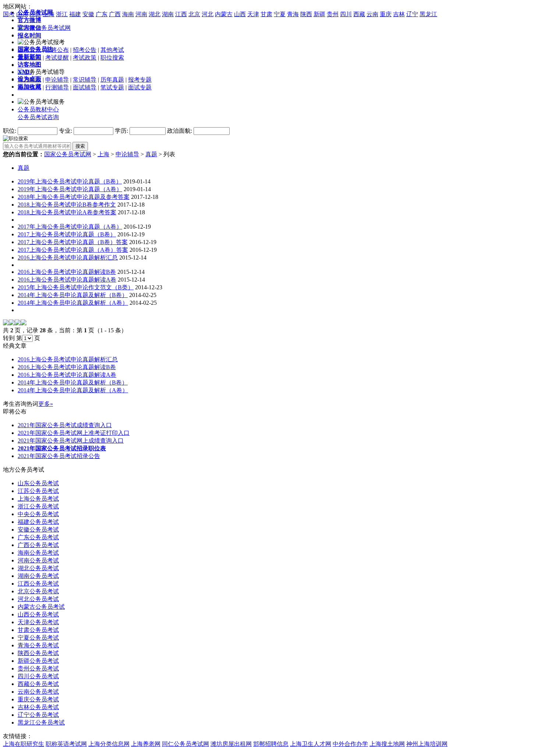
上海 (103, 154)
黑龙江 (428, 14)
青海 (293, 14)
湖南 (168, 14)
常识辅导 (84, 79)
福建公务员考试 (38, 522)
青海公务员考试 (38, 645)
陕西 (306, 14)
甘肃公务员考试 (38, 630)
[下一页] (18, 323)
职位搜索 (112, 57)
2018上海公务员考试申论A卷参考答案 (67, 212)
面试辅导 (84, 87)
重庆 (386, 14)
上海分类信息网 (109, 744)
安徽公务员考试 (38, 529)
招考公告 (84, 50)
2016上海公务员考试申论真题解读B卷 (67, 272)
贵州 (333, 14)
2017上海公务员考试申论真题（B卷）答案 (73, 242)
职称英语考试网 (66, 744)
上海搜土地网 (387, 744)
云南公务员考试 (38, 692)
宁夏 (280, 14)
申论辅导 (57, 79)
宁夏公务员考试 (38, 637)
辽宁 (412, 14)
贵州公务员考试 (38, 668)
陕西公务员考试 (38, 653)
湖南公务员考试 (38, 576)
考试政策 (84, 57)
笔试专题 (112, 87)
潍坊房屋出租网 (231, 744)
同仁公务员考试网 (185, 744)
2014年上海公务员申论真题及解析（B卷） (73, 295)
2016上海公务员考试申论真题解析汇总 (68, 257)
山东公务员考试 (38, 483)
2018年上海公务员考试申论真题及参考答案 (74, 197)
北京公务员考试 (38, 591)
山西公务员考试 (38, 614)
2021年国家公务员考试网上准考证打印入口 (74, 433)
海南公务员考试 (38, 553)
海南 (128, 14)
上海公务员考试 (38, 499)
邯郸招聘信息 (271, 744)
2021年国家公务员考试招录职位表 (62, 448)
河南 (141, 14)
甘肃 (266, 14)
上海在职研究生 (23, 744)
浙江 (62, 14)
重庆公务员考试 (38, 699)
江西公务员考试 (38, 583)
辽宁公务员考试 (38, 715)
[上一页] (12, 323)
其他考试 (112, 50)
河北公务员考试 (38, 599)
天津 (253, 14)
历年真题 (112, 79)
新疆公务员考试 (38, 661)
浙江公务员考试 (38, 506)
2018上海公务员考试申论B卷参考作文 (67, 204)
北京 (194, 14)
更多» (45, 404)
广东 (101, 14)
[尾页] (23, 323)
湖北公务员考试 (38, 568)
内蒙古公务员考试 (41, 607)
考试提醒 (57, 57)
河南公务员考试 (38, 560)
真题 (151, 154)
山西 (240, 14)
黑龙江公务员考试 (41, 722)
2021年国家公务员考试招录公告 (59, 456)
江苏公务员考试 (38, 491)
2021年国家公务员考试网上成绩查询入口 (71, 440)
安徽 (88, 14)
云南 (372, 14)
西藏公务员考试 (38, 684)
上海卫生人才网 (310, 744)
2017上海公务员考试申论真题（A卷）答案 (73, 250)
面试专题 (140, 87)
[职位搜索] (15, 138)
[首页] (6, 323)
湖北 (154, 14)
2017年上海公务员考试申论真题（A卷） (70, 226)
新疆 (319, 14)
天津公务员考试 (38, 622)
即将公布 (57, 50)
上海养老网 (145, 744)
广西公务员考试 (38, 545)
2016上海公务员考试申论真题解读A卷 (67, 279)
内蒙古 (224, 14)
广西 (115, 14)
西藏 (359, 14)
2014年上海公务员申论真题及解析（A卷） (73, 303)
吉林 (399, 14)
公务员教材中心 (38, 109)
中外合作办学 (350, 744)
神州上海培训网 (427, 744)
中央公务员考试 (38, 514)
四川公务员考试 (38, 676)
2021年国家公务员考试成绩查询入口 (65, 425)
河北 (207, 14)
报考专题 (140, 79)
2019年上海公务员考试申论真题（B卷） (70, 181)
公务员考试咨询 (38, 117)
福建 (75, 14)
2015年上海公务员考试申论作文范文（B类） (76, 287)
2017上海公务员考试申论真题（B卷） (67, 234)
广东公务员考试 (38, 537)
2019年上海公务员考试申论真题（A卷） (70, 189)
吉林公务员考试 (38, 707)
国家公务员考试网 (67, 154)
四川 (346, 14)
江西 (181, 14)
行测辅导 (57, 87)
